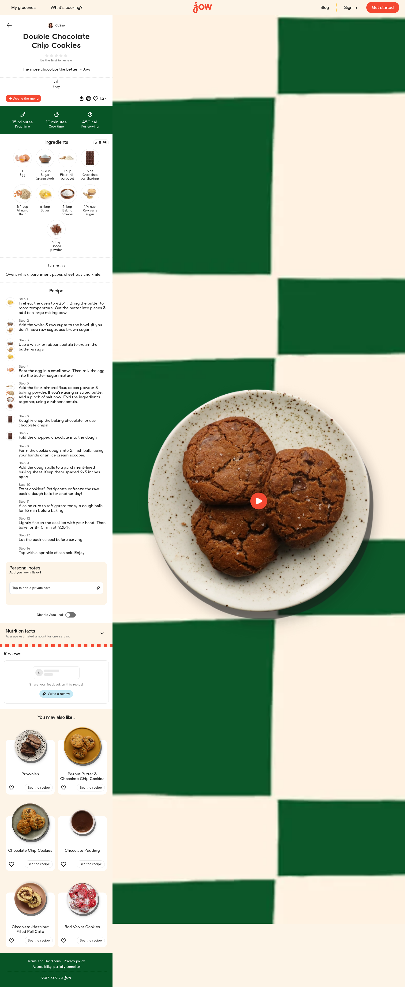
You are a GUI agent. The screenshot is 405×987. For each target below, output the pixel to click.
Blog (324, 7)
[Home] (202, 7)
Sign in (350, 7)
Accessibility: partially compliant (57, 966)
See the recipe (39, 787)
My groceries (23, 7)
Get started (383, 7)
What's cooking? (66, 7)
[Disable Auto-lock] (70, 615)
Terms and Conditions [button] (44, 961)
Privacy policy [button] (74, 961)
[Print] (88, 98)
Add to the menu (25, 98)
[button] (9, 25)
